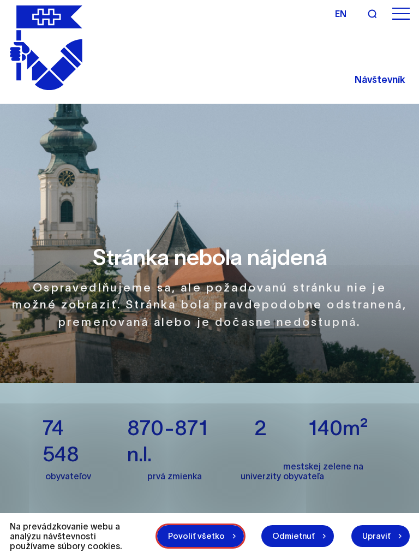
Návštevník (380, 79)
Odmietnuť (293, 535)
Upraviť (376, 535)
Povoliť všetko (196, 535)
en (340, 14)
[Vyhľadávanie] (372, 13)
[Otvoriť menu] (401, 14)
